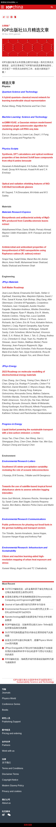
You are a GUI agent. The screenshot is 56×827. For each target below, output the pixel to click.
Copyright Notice (10, 780)
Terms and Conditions (12, 768)
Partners (6, 745)
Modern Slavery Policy (13, 785)
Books (5, 710)
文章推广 (6, 26)
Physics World (9, 698)
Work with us (8, 751)
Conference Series (11, 704)
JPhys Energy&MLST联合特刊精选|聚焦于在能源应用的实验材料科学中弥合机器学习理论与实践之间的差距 (29, 651)
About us (6, 803)
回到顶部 (28, 825)
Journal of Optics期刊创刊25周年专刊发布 (25, 604)
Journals (6, 692)
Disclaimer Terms (10, 774)
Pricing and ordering (12, 733)
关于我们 (6, 762)
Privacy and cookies (11, 791)
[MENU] (2, 7)
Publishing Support (11, 721)
